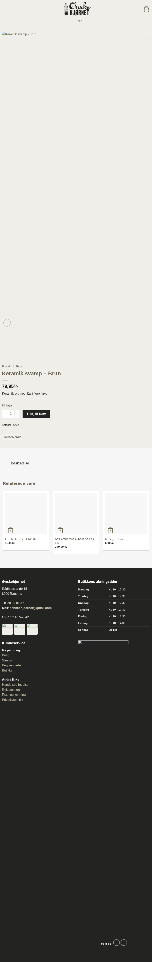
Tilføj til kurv (36, 414)
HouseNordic (12, 437)
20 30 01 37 (15, 603)
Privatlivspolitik (12, 699)
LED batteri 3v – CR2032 (20, 539)
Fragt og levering (14, 694)
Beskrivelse (20, 463)
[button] (28, 9)
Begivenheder (12, 665)
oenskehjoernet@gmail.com (31, 608)
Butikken (8, 670)
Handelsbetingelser (15, 684)
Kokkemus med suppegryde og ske (74, 540)
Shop (18, 366)
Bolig (5, 655)
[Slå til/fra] (7, 463)
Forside (6, 366)
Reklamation (11, 689)
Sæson (7, 660)
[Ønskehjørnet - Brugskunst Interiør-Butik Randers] (76, 9)
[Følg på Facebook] (116, 942)
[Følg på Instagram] (124, 942)
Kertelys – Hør (114, 539)
